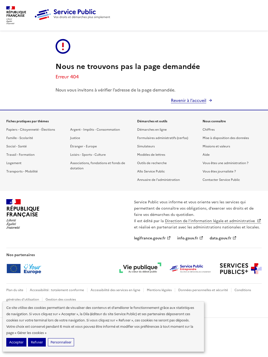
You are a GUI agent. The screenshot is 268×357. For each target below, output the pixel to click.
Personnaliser (61, 342)
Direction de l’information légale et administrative (210, 221)
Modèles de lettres (151, 154)
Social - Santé (16, 146)
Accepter (16, 342)
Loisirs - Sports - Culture (88, 154)
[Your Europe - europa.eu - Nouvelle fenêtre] (25, 268)
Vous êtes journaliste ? (219, 171)
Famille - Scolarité (19, 138)
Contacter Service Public (221, 179)
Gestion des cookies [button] (61, 299)
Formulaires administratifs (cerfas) (162, 138)
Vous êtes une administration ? (225, 163)
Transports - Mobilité (22, 171)
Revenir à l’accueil (188, 100)
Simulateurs (146, 146)
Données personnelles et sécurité (203, 290)
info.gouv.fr (187, 238)
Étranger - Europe (83, 146)
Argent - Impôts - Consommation (95, 129)
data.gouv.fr (220, 238)
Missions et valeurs (216, 146)
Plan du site (14, 290)
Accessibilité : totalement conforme (57, 290)
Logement (13, 163)
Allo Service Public (151, 171)
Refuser (37, 342)
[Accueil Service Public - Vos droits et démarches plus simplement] (74, 19)
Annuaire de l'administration (158, 179)
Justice (75, 138)
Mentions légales (159, 290)
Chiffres (209, 129)
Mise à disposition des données (226, 138)
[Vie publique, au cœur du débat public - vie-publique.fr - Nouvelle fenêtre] (140, 268)
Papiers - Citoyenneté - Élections (30, 129)
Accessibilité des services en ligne (115, 290)
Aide (206, 154)
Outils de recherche (152, 163)
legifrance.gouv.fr (150, 238)
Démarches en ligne (152, 129)
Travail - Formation (20, 154)
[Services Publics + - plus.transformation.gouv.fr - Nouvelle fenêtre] (241, 268)
